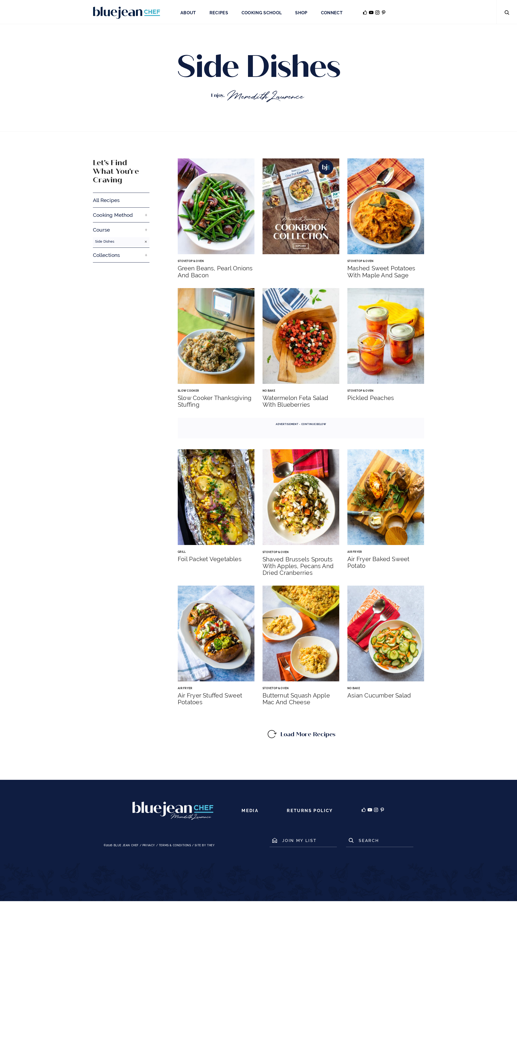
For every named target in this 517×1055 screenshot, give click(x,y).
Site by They (205, 845)
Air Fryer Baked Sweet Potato (378, 562)
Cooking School (262, 12)
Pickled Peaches (370, 398)
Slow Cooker (188, 390)
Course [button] (101, 230)
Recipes (218, 12)
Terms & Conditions (175, 845)
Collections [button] (106, 255)
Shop (301, 12)
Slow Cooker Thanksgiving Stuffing (214, 401)
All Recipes (106, 200)
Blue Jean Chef (126, 845)
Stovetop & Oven (191, 261)
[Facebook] (363, 810)
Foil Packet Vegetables (210, 559)
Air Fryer (354, 551)
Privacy (148, 845)
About (188, 12)
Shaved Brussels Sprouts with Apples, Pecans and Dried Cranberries (298, 566)
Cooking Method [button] (113, 215)
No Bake (269, 390)
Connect (332, 12)
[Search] (507, 12)
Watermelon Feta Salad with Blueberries (296, 401)
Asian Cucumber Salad (379, 695)
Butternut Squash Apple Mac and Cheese (296, 699)
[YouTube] (370, 810)
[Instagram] (376, 810)
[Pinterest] (382, 810)
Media (250, 810)
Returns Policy (310, 810)
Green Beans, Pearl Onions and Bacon (215, 271)
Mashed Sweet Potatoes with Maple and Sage (381, 271)
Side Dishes (104, 241)
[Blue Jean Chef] (126, 12)
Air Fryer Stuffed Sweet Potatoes (210, 699)
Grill (182, 551)
